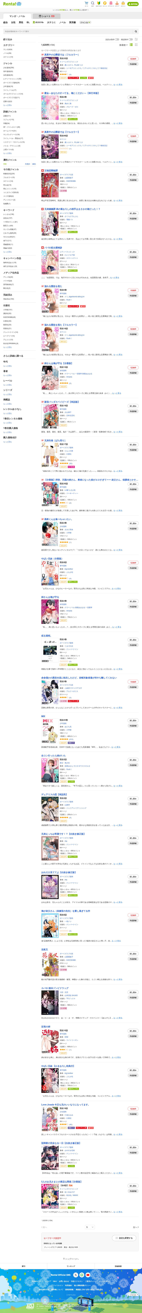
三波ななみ (69, 1115)
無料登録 (134, 4)
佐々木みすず (70, 1192)
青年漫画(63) (8, 71)
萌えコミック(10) (9, 188)
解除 (34, 164)
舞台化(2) (6, 288)
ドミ (66, 296)
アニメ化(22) (8, 277)
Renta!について (38, 1281)
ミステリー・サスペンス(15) (14, 142)
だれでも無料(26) (9, 233)
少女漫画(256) (8, 67)
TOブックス (70, 998)
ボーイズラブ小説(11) (11, 97)
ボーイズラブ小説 (66, 174)
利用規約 (68, 1285)
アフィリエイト (57, 1285)
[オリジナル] (38, 22)
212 (71, 739)
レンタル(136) (8, 214)
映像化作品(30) (9, 173)
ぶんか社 (69, 572)
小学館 (68, 532)
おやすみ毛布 (70, 1150)
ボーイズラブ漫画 (66, 213)
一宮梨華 (78, 373)
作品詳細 (133, 64)
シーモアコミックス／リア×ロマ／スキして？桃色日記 (86, 68)
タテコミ (63, 139)
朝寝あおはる (87, 373)
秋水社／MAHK (72, 1195)
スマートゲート (72, 258)
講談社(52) (7, 313)
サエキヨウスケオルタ (81, 766)
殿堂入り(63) (8, 225)
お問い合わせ (64, 1281)
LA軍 (67, 490)
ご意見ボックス (91, 1281)
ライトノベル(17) (9, 90)
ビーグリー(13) (9, 336)
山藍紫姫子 (69, 177)
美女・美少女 (65, 762)
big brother (69, 569)
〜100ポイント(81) (10, 222)
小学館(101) (7, 309)
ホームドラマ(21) (9, 130)
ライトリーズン (72, 1040)
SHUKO (75, 995)
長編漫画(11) (8, 244)
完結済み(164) (8, 299)
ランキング (71, 1266)
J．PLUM (75, 65)
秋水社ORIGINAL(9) (10, 343)
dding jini (81, 296)
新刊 (23, 1266)
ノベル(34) (7, 53)
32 (71, 463)
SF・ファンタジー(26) (11, 127)
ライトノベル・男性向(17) (13, 138)
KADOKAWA (71, 181)
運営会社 (99, 1289)
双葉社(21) (7, 328)
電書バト (69, 219)
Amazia (69, 376)
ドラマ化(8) (7, 280)
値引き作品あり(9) (10, 266)
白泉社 (68, 454)
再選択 (27, 164)
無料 (133, 58)
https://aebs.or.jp (41, 1308)
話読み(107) (7, 218)
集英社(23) (7, 324)
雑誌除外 (124, 39)
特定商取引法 (44, 1289)
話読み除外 (110, 39)
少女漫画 (63, 526)
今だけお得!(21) (9, 236)
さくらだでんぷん (71, 216)
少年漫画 (63, 723)
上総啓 (67, 688)
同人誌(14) (7, 185)
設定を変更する (126, 1238)
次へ (135, 1227)
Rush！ (69, 299)
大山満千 (68, 412)
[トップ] (9, 4)
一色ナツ (68, 921)
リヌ (81, 65)
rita (66, 841)
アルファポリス (72, 691)
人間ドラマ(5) (8, 149)
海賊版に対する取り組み (85, 1289)
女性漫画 (63, 370)
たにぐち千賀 (70, 255)
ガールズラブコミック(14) (13, 93)
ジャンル (84, 22)
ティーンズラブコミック (69, 61)
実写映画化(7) (8, 284)
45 (71, 1124)
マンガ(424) (7, 49)
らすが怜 (72, 490)
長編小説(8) (7, 248)
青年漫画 (63, 293)
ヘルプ (48, 1281)
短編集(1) (6, 203)
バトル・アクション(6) (11, 145)
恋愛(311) (7, 116)
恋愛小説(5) (7, 101)
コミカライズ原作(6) (11, 192)
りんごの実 (69, 451)
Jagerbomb (73, 296)
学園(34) (6, 123)
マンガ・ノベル (17, 16)
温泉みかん (69, 766)
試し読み (133, 97)
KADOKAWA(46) (9, 317)
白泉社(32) (7, 321)
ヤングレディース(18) (11, 134)
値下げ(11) (7, 240)
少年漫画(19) (8, 86)
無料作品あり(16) (9, 262)
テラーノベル (70, 373)
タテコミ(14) (8, 57)
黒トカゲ (68, 65)
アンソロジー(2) (9, 200)
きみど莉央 (69, 529)
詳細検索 (118, 1266)
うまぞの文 (69, 646)
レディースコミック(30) (12, 78)
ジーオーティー (72, 493)
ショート (48, 16)
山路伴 (67, 805)
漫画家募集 (69, 1289)
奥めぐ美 (68, 103)
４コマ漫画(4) (8, 196)
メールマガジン (105, 1281)
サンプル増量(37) (9, 229)
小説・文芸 (64, 992)
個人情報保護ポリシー (82, 1285)
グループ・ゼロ (72, 106)
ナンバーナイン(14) (10, 332)
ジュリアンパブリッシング (76, 808)
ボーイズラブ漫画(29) (11, 82)
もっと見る (7, 105)
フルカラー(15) (9, 177)
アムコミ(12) (8, 339)
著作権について (57, 1289)
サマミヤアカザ (76, 688)
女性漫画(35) (8, 75)
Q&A (55, 1281)
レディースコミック (67, 251)
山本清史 (68, 995)
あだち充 (68, 726)
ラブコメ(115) (8, 119)
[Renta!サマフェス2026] (18, 4)
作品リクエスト (77, 1281)
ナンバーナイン (72, 649)
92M (66, 1037)
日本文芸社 (70, 415)
